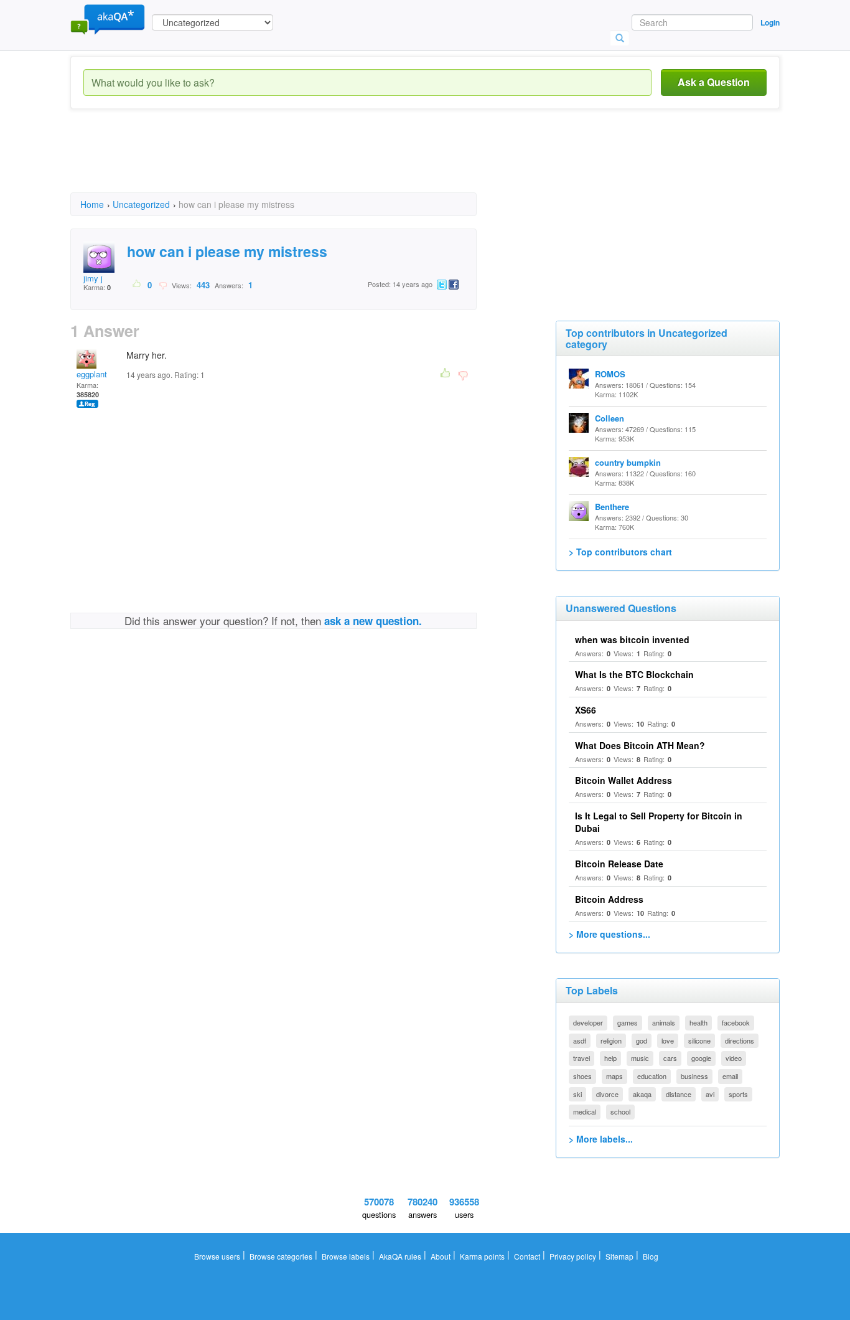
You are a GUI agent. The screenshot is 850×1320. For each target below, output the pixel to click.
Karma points (482, 1256)
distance (678, 1094)
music (640, 1058)
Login (770, 22)
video (734, 1058)
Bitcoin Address (609, 899)
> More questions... (609, 934)
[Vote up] (137, 285)
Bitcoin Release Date (619, 863)
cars (670, 1058)
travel (581, 1058)
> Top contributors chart (620, 551)
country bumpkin (628, 462)
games (627, 1022)
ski (577, 1094)
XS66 (585, 710)
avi (710, 1094)
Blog (650, 1256)
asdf (579, 1040)
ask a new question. (373, 620)
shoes (582, 1076)
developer (588, 1022)
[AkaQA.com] (107, 18)
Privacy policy (572, 1256)
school (620, 1111)
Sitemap (619, 1256)
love (667, 1040)
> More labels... (601, 1139)
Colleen (609, 418)
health (698, 1022)
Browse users (217, 1256)
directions (739, 1040)
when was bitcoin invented (632, 639)
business (694, 1076)
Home (92, 204)
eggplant (92, 374)
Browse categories (281, 1256)
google (701, 1058)
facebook (736, 1022)
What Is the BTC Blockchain (634, 674)
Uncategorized (141, 204)
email (730, 1076)
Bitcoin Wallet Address (623, 780)
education (651, 1076)
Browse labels (346, 1256)
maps (614, 1076)
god (641, 1040)
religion (611, 1040)
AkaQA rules (400, 1256)
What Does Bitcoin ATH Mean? (640, 745)
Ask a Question (714, 82)
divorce (607, 1094)
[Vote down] (162, 285)
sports (738, 1094)
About (441, 1256)
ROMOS (610, 374)
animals (663, 1022)
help (610, 1058)
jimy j (93, 278)
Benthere (612, 506)
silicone (699, 1040)
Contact (527, 1256)
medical (584, 1111)
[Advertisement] (296, 162)
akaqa (642, 1094)
